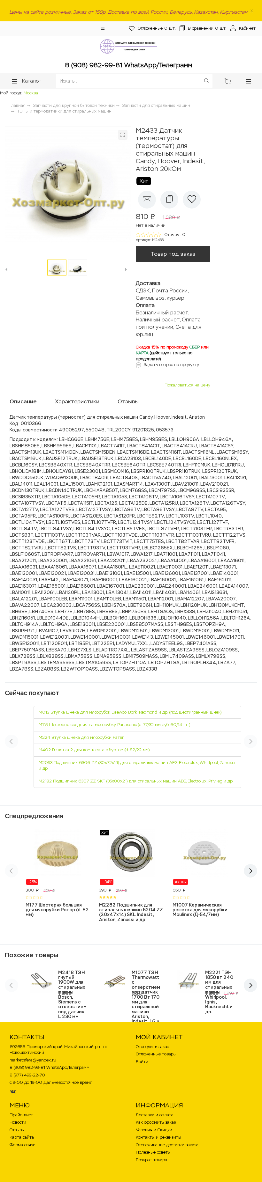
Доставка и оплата (154, 1115)
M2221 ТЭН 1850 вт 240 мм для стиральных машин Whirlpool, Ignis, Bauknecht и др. (219, 992)
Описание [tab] (23, 401)
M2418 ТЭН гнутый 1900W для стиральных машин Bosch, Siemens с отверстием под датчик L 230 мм (72, 995)
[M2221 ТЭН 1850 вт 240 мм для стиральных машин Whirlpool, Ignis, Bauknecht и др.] (188, 981)
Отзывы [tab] (128, 401)
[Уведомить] (147, 200)
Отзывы (17, 1130)
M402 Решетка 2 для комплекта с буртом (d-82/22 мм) (94, 750)
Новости (18, 1122)
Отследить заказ (152, 1046)
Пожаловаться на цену (187, 385)
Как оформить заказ (156, 1122)
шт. (157, 28)
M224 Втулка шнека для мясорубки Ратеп (82, 737)
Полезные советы (153, 1152)
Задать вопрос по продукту (171, 364)
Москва (31, 93)
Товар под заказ (173, 253)
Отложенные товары (156, 1054)
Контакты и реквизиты (158, 1137)
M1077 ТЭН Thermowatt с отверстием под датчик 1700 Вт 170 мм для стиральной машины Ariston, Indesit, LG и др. (146, 999)
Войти (142, 1061)
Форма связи (22, 1145)
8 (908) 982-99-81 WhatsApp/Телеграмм (128, 65)
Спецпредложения (34, 816)
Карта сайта (22, 1137)
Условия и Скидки (154, 1130)
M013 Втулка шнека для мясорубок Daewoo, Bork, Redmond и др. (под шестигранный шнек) (130, 712)
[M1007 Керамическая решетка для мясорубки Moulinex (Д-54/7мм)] (204, 857)
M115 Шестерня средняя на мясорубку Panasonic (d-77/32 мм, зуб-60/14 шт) (114, 724)
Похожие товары (31, 955)
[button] (102, 28)
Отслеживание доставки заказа (167, 1145)
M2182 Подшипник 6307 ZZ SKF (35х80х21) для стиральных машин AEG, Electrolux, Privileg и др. (136, 781)
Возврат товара (151, 1160)
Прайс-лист (21, 1115)
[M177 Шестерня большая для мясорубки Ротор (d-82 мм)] (57, 857)
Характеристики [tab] (77, 401)
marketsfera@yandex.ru (33, 1060)
